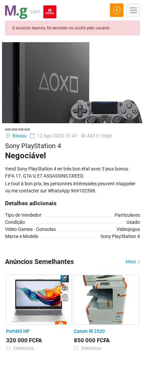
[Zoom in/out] (27, 129)
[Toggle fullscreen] (20, 129)
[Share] (14, 129)
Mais (131, 261)
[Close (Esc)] (7, 129)
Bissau (19, 135)
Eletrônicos (23, 348)
